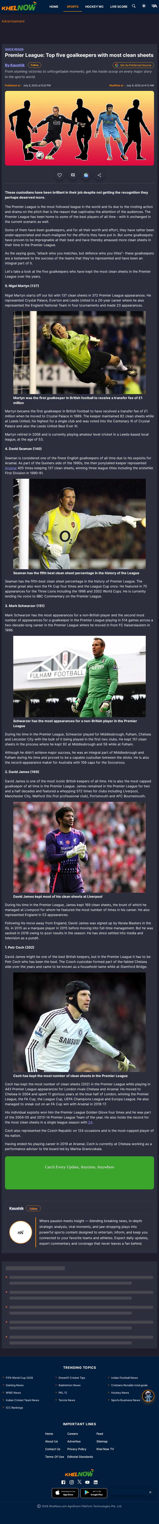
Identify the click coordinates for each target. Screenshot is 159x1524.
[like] (60, 175)
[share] (99, 175)
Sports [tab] (72, 6)
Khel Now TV (105, 1449)
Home (49, 1433)
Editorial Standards (80, 1456)
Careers (72, 1433)
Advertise (74, 1441)
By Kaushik (15, 65)
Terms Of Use (54, 1456)
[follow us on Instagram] (71, 1482)
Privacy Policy (76, 1449)
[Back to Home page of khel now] (19, 6)
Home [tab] (53, 6)
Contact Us (52, 1449)
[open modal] (148, 1396)
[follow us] (86, 175)
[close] (150, 1492)
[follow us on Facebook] (63, 1482)
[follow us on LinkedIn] (95, 1482)
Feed (99, 1433)
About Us (51, 1441)
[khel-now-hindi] (154, 7)
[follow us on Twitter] (79, 1482)
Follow (35, 65)
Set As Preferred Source (135, 65)
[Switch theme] (144, 6)
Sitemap (102, 1441)
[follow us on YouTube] (87, 1482)
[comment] (73, 175)
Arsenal (11, 468)
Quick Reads (14, 49)
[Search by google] (134, 6)
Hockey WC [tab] (94, 6)
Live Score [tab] (119, 6)
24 (90, 1122)
